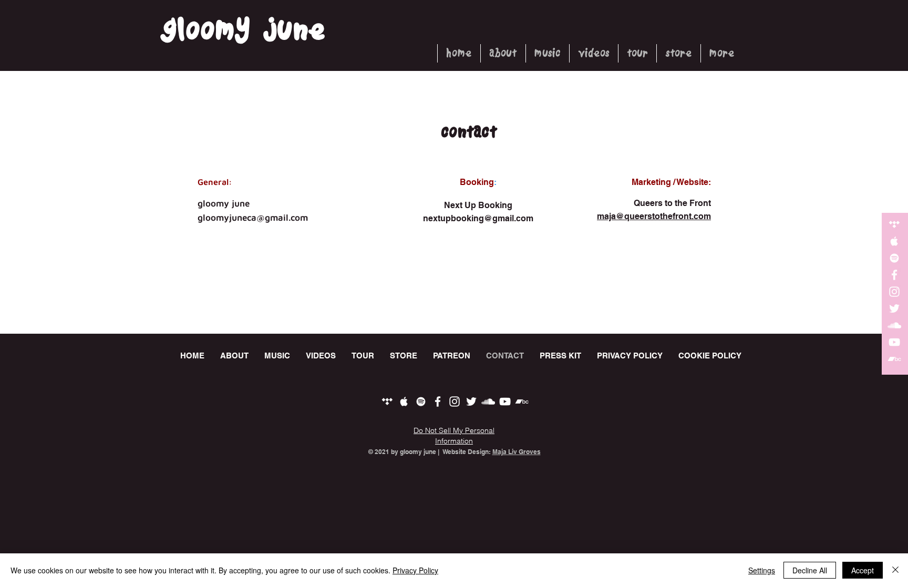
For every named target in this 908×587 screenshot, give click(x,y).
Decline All (809, 570)
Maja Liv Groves (516, 452)
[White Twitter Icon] (894, 308)
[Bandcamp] (894, 359)
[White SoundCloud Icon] (894, 325)
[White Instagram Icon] (894, 291)
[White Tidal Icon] (894, 224)
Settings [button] (761, 570)
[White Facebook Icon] (894, 275)
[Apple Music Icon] (894, 241)
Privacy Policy (415, 570)
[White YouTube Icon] (894, 342)
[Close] (895, 570)
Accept (862, 570)
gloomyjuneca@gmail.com (253, 217)
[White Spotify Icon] (894, 258)
